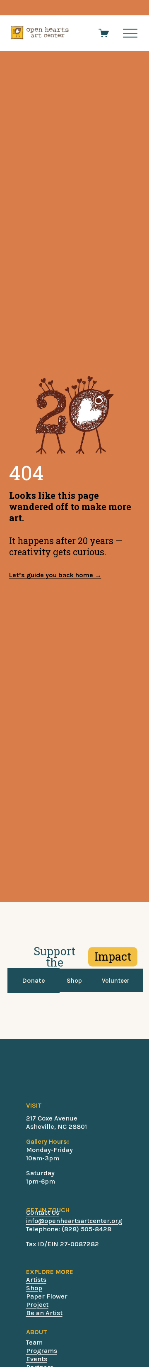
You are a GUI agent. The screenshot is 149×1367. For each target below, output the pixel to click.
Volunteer (116, 980)
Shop (74, 980)
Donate (33, 980)
